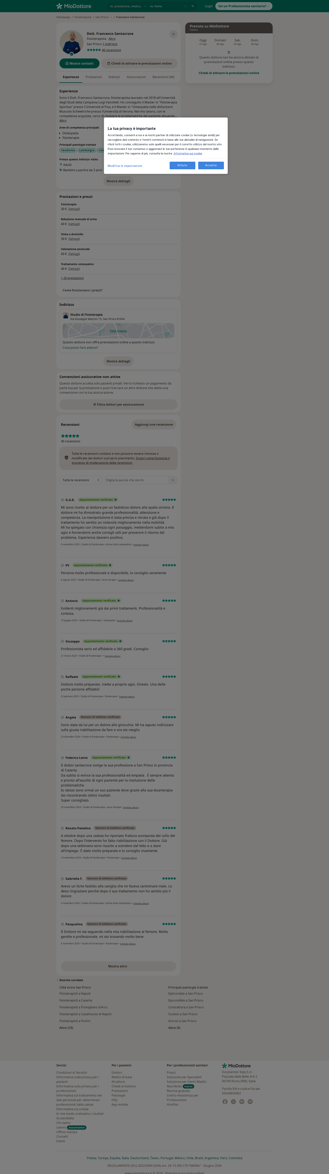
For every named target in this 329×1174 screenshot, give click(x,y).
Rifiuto (182, 165)
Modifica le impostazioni (125, 166)
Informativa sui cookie (187, 153)
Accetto (211, 165)
